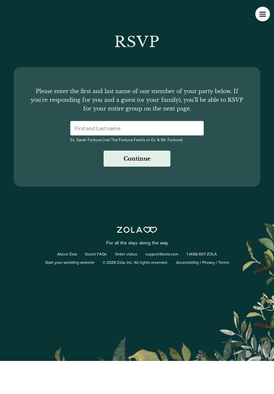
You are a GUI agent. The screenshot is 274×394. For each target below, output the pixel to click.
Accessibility (187, 263)
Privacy (208, 263)
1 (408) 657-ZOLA (201, 254)
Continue (137, 158)
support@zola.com (161, 254)
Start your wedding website (70, 263)
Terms (223, 263)
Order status (126, 254)
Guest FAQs (96, 254)
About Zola (67, 254)
